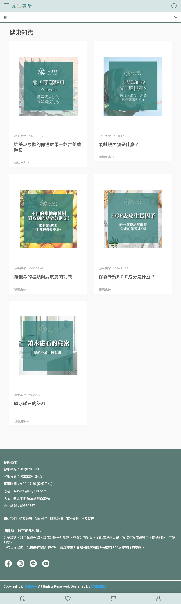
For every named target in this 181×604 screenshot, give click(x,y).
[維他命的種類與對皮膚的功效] (48, 219)
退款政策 (25, 518)
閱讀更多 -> (22, 162)
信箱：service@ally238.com (25, 491)
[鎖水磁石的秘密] (48, 346)
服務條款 (72, 518)
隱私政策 (56, 518)
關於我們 (10, 518)
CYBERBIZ (98, 586)
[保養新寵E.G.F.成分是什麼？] (133, 219)
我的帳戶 (41, 518)
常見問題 (88, 518)
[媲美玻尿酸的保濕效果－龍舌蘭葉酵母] (48, 86)
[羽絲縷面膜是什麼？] (133, 86)
